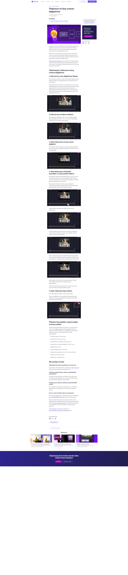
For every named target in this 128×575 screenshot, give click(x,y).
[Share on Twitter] (86, 43)
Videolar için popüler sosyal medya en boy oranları (60, 21)
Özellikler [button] (42, 1)
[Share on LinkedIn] (89, 43)
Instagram (60, 329)
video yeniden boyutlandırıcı (60, 403)
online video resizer (57, 395)
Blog (50, 6)
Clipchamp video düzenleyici (55, 61)
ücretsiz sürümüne (75, 367)
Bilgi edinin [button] (57, 1)
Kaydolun (58, 461)
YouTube (56, 329)
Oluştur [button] (48, 1)
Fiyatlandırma (63, 1)
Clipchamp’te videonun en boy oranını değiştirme (59, 20)
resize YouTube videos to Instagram (56, 397)
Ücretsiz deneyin (92, 1)
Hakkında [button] (69, 1)
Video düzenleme (55, 6)
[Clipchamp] (35, 1)
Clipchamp (54, 408)
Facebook (69, 329)
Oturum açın (83, 1)
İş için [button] (52, 1)
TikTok (61, 298)
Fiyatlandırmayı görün (67, 461)
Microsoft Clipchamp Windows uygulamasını (59, 410)
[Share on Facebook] (83, 43)
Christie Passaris (54, 15)
